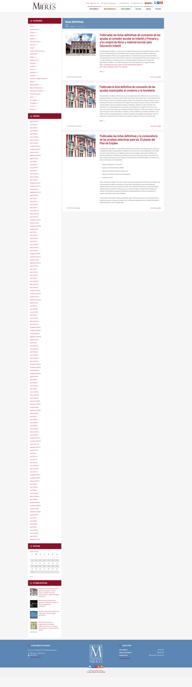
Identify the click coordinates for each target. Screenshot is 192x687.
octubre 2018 (33, 407)
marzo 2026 (33, 137)
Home (66, 26)
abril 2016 (32, 490)
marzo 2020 (33, 355)
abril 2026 (33, 134)
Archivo (32, 26)
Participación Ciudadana (36, 91)
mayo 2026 (33, 131)
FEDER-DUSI (33, 54)
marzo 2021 (33, 318)
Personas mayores (35, 94)
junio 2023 (33, 235)
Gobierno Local (34, 60)
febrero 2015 (33, 533)
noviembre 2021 (34, 293)
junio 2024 (33, 201)
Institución (33, 72)
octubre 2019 (33, 370)
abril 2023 (33, 241)
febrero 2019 (33, 395)
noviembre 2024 (34, 186)
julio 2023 (32, 232)
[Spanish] (146, 3)
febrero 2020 (33, 358)
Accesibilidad (102, 672)
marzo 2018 (33, 429)
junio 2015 (33, 521)
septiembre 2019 (34, 373)
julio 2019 (32, 379)
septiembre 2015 (34, 511)
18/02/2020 (70, 208)
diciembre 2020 (34, 327)
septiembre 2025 (34, 155)
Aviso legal (89, 672)
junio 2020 (33, 346)
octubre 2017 (33, 444)
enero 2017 (33, 472)
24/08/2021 (70, 77)
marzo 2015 (33, 530)
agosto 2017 (33, 450)
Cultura (32, 35)
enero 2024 (33, 217)
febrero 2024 (33, 214)
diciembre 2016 (34, 475)
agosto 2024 (33, 195)
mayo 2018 (33, 422)
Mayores (32, 81)
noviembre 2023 (34, 220)
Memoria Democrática (36, 88)
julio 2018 (32, 416)
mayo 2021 (33, 312)
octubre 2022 (33, 260)
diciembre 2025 (34, 146)
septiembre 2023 (34, 226)
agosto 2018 (33, 413)
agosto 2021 (33, 303)
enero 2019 (33, 398)
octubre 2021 (33, 296)
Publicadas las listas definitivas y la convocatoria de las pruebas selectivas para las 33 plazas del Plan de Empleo (129, 140)
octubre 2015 (33, 508)
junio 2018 (33, 419)
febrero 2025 (33, 177)
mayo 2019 (33, 386)
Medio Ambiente (34, 85)
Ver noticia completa (155, 77)
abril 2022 (33, 278)
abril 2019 (33, 389)
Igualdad (32, 66)
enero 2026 (33, 143)
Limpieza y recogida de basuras (38, 78)
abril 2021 (32, 315)
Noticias (72, 26)
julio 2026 (32, 124)
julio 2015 (32, 518)
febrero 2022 (33, 284)
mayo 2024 (33, 204)
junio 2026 (33, 128)
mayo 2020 (33, 349)
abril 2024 (33, 207)
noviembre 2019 (34, 367)
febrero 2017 (33, 469)
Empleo (78, 208)
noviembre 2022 (34, 257)
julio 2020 (33, 343)
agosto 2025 (33, 158)
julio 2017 (32, 453)
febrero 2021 (33, 321)
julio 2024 (33, 198)
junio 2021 (33, 309)
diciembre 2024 (34, 183)
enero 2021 (33, 324)
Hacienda (32, 63)
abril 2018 (32, 425)
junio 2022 (33, 272)
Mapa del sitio (95, 672)
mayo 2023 (33, 238)
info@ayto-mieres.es (35, 657)
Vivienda (32, 109)
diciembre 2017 (34, 438)
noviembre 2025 (34, 149)
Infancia (32, 69)
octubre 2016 (33, 481)
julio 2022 (32, 269)
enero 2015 (33, 536)
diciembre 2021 (34, 290)
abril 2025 (33, 171)
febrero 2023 (33, 247)
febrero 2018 (33, 432)
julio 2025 (32, 161)
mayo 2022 (33, 275)
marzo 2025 (33, 174)
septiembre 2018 (34, 410)
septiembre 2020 (34, 336)
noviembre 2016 (34, 478)
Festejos (32, 57)
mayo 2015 (33, 524)
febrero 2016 (33, 496)
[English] (148, 3)
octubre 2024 (33, 189)
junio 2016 (33, 484)
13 (44, 563)
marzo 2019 (33, 392)
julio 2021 (32, 306)
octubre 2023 (33, 223)
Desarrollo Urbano (35, 41)
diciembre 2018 (34, 401)
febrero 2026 (33, 140)
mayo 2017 (33, 459)
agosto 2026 (33, 121)
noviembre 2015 (34, 505)
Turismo (32, 106)
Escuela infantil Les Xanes (37, 51)
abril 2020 (33, 352)
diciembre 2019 (34, 364)
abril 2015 (32, 527)
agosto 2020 (33, 339)
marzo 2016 (33, 493)
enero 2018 (33, 435)
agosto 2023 (33, 229)
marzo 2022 (33, 281)
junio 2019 (33, 383)
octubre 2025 (33, 152)
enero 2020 (33, 361)
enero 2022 (33, 287)
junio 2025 (33, 164)
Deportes (32, 38)
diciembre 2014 (34, 539)
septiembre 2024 (34, 192)
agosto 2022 (33, 266)
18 (36, 566)
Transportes (33, 103)
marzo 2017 (33, 465)
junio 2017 (33, 456)
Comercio (78, 126)
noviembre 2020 (34, 330)
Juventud (32, 75)
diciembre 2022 (34, 253)
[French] (151, 3)
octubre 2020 (33, 333)
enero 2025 (33, 180)
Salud (31, 97)
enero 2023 (33, 250)
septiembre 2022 (34, 263)
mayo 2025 (33, 167)
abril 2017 (32, 462)
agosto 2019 (33, 376)
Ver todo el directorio (124, 658)
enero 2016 (33, 499)
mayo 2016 (33, 487)
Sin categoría (33, 100)
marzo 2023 (33, 244)
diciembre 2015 (34, 502)
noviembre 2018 (34, 404)
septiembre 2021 (34, 300)
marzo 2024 (33, 210)
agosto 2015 (33, 515)
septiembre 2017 (34, 447)
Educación (79, 77)
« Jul (31, 576)
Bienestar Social (34, 29)
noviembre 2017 (34, 441)
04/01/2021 (70, 126)
